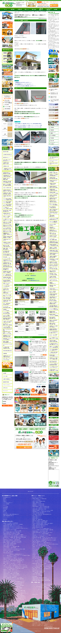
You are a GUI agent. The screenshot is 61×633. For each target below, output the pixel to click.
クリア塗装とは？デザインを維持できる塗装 (7, 208)
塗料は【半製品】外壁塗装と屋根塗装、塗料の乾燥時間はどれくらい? (13, 581)
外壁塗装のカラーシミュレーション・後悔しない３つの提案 (12, 530)
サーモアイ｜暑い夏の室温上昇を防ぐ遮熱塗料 (39, 586)
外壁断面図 (5, 353)
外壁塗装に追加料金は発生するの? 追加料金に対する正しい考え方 (42, 532)
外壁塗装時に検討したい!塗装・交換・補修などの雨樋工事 (41, 553)
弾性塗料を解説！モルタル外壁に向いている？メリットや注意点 (12, 624)
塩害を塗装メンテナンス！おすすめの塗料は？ (7, 339)
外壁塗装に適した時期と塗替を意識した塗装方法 (7, 193)
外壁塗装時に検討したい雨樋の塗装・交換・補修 (7, 263)
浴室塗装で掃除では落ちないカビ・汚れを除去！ (39, 563)
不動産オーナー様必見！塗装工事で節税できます (53, 248)
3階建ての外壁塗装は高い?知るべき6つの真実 (54, 210)
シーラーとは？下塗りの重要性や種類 (53, 239)
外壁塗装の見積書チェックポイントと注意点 (54, 193)
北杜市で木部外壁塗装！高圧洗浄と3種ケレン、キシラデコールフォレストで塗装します (53, 22)
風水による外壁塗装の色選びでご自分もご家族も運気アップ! (12, 532)
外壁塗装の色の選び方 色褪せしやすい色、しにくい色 (11, 525)
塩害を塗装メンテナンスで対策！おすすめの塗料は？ (11, 602)
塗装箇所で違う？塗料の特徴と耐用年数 (53, 230)
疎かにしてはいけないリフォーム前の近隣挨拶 (53, 204)
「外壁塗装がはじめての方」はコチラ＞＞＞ (23, 82)
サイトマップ (5, 390)
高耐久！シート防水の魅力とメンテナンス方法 (7, 333)
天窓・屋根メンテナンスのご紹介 (6, 257)
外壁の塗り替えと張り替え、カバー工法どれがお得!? (53, 213)
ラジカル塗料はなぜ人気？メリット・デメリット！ (54, 367)
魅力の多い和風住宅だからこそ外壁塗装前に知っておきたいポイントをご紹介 (44, 540)
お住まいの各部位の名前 (7, 187)
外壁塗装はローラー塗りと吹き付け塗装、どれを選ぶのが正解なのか (13, 582)
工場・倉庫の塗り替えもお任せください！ (54, 158)
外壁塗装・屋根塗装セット (7, 59)
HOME (16, 11)
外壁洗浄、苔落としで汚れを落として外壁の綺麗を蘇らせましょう (42, 568)
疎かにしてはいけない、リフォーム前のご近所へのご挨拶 (11, 538)
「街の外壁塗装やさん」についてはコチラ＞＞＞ (23, 84)
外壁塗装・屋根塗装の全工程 (36, 502)
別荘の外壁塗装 (34, 576)
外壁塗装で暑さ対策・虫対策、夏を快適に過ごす (39, 577)
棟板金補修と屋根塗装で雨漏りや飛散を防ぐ (7, 318)
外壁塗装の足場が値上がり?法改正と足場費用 (54, 254)
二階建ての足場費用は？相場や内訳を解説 (53, 257)
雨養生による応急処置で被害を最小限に (53, 321)
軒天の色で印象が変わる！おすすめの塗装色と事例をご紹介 (41, 549)
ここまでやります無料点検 (48, 9)
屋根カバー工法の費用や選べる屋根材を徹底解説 (7, 185)
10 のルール (5, 505)
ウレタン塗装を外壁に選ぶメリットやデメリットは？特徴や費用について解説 (44, 607)
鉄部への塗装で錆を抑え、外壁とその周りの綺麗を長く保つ (41, 558)
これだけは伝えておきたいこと (7, 502)
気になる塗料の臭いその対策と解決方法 (53, 207)
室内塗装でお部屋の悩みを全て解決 (37, 527)
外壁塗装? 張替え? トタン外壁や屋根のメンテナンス (40, 536)
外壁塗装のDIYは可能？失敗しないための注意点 (53, 262)
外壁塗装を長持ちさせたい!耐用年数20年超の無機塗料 (54, 242)
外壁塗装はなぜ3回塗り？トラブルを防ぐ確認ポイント (11, 572)
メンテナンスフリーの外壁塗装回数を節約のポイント (54, 219)
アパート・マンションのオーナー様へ (53, 161)
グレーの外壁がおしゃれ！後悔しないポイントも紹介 (54, 338)
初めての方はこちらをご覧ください (37, 497)
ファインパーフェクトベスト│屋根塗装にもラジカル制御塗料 (41, 585)
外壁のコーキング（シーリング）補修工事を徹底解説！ (40, 533)
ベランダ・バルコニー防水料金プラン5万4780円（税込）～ (41, 507)
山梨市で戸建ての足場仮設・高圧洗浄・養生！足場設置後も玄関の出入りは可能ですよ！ (38, 373)
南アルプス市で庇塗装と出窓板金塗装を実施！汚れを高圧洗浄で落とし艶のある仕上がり (53, 40)
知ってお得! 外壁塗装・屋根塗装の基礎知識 (9, 543)
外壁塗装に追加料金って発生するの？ (53, 184)
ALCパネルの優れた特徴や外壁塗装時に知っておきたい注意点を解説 (13, 585)
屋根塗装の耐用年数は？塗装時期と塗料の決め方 (53, 329)
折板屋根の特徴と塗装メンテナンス (6, 289)
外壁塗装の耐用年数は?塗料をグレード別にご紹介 (7, 190)
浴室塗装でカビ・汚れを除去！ (6, 310)
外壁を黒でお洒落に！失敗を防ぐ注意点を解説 (53, 341)
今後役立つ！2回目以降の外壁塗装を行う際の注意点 (40, 524)
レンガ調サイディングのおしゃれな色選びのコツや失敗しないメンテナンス (14, 564)
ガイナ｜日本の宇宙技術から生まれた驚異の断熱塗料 (40, 600)
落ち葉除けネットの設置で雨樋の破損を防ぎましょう (40, 555)
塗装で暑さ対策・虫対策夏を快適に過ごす (7, 211)
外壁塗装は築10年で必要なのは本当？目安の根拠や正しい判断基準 (13, 534)
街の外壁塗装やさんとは (6, 497)
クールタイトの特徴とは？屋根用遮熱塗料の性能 (54, 364)
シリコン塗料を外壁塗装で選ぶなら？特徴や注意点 (7, 205)
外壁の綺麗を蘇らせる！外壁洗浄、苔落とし (53, 297)
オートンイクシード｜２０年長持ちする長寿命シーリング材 (41, 603)
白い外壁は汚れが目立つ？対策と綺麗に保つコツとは (54, 344)
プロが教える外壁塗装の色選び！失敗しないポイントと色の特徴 (12, 524)
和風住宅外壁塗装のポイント (53, 283)
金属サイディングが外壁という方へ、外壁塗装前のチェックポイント (42, 625)
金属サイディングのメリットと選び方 (6, 284)
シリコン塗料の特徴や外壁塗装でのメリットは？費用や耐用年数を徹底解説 (43, 604)
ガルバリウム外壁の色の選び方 (53, 225)
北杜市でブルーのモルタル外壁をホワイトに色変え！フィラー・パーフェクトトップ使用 (28, 125)
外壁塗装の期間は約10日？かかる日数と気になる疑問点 (11, 533)
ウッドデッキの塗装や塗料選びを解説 (6, 307)
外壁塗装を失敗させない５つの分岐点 (53, 181)
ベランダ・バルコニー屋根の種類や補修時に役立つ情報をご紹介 (12, 594)
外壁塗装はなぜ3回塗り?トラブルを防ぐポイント (7, 243)
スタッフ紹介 (5, 376)
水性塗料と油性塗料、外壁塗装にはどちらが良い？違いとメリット (42, 616)
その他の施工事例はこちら (42, 334)
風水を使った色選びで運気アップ (54, 90)
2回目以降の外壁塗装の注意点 (52, 228)
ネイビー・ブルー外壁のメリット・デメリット (53, 335)
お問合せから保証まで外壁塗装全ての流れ (38, 501)
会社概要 (55, 9)
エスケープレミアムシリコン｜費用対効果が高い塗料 (40, 591)
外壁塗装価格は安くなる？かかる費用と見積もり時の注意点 (41, 511)
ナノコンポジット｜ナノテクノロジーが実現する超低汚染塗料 (41, 595)
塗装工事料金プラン (41, 9)
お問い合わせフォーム (35, 280)
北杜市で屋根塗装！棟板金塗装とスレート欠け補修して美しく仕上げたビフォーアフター (53, 15)
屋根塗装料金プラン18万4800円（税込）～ (38, 505)
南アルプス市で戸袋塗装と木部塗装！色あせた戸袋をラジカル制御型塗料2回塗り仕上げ (53, 43)
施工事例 (12, 9)
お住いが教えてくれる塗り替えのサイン (6, 160)
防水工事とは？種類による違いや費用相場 (7, 324)
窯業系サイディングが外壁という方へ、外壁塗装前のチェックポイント (43, 624)
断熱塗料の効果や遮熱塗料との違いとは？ (53, 312)
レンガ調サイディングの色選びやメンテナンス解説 (7, 220)
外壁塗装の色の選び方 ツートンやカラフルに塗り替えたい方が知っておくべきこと (15, 528)
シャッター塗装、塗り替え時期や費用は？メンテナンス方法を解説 (42, 564)
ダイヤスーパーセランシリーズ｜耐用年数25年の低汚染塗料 (41, 590)
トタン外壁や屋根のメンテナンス (6, 286)
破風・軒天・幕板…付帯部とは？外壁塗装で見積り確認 (40, 545)
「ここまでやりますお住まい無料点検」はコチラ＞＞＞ (25, 85)
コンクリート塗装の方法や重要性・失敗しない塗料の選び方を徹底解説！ (43, 566)
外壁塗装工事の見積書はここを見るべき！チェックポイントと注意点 (42, 510)
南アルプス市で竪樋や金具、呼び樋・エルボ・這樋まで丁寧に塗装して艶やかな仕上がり (53, 47)
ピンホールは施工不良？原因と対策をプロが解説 (7, 228)
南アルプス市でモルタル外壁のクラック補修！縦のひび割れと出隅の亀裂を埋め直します (38, 358)
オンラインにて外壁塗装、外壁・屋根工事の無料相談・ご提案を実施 (42, 529)
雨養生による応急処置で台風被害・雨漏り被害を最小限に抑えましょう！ (14, 608)
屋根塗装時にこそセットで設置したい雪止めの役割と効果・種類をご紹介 (43, 554)
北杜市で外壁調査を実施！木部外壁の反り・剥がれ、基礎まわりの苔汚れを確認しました (53, 36)
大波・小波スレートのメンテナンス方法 (6, 359)
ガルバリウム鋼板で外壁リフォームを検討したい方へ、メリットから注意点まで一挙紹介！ (16, 555)
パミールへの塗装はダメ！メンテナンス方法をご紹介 (54, 309)
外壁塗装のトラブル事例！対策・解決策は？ (54, 326)
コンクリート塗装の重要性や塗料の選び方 (6, 316)
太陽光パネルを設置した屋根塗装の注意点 (53, 303)
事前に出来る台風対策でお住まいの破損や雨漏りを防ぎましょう (12, 607)
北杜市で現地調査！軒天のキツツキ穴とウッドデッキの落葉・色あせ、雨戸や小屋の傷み (38, 343)
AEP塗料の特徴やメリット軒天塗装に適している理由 (54, 370)
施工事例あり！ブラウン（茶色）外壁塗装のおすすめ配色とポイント (13, 621)
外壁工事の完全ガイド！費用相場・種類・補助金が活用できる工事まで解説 (14, 537)
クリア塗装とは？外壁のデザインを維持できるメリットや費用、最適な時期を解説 (44, 608)
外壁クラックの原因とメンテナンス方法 (6, 217)
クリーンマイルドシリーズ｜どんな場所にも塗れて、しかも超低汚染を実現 (43, 602)
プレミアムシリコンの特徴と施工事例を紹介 (53, 361)
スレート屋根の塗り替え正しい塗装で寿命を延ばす (7, 275)
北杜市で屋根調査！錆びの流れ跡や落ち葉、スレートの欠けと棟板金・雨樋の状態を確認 (53, 29)
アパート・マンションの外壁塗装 (37, 575)
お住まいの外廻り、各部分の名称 (8, 551)
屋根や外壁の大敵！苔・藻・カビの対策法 (53, 300)
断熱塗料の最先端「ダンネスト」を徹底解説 (54, 315)
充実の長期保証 (5, 507)
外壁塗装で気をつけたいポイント (7, 240)
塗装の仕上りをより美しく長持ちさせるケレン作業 (7, 231)
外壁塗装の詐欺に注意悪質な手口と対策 (53, 198)
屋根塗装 (7, 56)
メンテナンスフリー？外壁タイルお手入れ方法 (53, 280)
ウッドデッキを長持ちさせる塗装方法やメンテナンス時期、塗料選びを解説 (43, 562)
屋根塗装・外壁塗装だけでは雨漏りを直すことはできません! (12, 542)
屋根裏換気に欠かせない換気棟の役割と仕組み (7, 336)
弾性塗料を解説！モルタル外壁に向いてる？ (54, 356)
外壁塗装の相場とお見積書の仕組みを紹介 (53, 190)
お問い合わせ (5, 387)
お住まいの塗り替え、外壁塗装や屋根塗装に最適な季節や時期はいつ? (13, 560)
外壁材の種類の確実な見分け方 (52, 216)
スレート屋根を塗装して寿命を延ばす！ (38, 572)
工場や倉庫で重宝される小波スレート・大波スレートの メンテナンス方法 (14, 591)
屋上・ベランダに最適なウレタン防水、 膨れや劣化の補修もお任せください (14, 598)
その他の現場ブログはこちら (41, 384)
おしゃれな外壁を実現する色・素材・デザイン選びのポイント (12, 613)
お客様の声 (20, 9)
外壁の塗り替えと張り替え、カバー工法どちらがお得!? (11, 550)
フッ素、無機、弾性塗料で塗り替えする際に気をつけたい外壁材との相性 (14, 590)
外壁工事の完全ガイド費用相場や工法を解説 (6, 173)
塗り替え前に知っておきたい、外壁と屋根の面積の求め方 (11, 586)
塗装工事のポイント (6, 157)
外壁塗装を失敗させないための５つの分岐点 (9, 529)
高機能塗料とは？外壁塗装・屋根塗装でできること (7, 234)
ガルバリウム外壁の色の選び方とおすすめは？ (10, 556)
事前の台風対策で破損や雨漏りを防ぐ (53, 318)
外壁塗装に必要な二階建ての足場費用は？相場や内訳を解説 (41, 580)
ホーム (5, 9)
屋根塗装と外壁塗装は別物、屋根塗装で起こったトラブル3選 (12, 577)
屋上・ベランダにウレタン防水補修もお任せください (7, 330)
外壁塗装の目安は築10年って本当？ (6, 163)
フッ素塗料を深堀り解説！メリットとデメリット (54, 353)
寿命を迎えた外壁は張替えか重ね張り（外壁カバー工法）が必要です (42, 523)
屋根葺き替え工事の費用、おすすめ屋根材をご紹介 (40, 520)
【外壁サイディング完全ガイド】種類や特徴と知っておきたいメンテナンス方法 (15, 565)
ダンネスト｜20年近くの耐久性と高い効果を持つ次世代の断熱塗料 (42, 599)
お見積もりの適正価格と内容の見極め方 (53, 196)
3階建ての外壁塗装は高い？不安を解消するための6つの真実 (12, 541)
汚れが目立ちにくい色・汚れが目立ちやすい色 (54, 93)
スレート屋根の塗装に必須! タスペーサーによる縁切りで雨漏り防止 (13, 578)
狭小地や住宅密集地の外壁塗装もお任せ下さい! (7, 281)
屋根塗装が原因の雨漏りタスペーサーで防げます (7, 278)
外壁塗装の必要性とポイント (36, 516)
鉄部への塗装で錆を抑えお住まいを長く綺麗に (7, 298)
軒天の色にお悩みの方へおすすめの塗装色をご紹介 (7, 254)
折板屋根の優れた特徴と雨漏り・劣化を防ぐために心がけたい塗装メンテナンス (44, 537)
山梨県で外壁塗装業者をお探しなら (8, 515)
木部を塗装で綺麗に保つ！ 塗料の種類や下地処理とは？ (11, 603)
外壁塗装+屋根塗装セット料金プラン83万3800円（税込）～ (41, 506)
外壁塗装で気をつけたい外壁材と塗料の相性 (7, 356)
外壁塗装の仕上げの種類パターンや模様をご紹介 (53, 358)
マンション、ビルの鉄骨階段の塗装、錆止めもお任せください (41, 559)
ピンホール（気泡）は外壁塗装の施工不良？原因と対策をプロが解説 (13, 568)
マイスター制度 (5, 506)
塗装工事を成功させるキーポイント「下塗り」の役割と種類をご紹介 (42, 620)
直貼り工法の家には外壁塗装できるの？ (53, 271)
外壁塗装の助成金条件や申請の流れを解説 (53, 178)
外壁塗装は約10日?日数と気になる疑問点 (53, 201)
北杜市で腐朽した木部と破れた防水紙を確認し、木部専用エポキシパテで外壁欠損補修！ (53, 26)
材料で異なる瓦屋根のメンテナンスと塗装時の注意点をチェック (42, 542)
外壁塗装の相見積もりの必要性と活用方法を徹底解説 (11, 573)
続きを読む (44, 382)
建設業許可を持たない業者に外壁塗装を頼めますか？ (11, 514)
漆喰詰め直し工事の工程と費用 (53, 286)
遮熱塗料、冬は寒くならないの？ (37, 611)
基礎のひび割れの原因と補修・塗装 (52, 324)
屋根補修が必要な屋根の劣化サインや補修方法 (7, 272)
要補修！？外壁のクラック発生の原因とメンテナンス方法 (11, 563)
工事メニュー (26, 9)
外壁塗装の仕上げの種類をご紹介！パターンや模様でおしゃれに (12, 626)
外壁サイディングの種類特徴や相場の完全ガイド (7, 222)
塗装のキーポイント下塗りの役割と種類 (53, 233)
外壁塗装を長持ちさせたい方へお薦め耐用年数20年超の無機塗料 (42, 617)
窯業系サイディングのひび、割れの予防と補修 (53, 268)
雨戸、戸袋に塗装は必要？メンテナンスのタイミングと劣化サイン (42, 567)
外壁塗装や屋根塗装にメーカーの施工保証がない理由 (54, 245)
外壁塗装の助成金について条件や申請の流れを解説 (40, 531)
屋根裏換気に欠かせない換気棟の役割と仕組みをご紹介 (11, 600)
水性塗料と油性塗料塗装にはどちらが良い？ (53, 277)
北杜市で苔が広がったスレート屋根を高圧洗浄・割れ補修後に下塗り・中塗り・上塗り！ (53, 19)
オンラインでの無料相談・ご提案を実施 (53, 172)
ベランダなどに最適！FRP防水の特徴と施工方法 (7, 327)
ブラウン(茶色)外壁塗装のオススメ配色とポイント (54, 350)
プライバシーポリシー (6, 384)
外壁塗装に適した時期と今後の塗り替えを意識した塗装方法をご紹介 (13, 559)
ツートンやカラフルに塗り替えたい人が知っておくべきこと (54, 100)
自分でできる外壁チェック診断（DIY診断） (9, 547)
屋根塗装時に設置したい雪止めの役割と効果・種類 (7, 266)
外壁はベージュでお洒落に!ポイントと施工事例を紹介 (54, 347)
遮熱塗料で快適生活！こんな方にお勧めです (39, 594)
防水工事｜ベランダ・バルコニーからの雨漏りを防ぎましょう (41, 528)
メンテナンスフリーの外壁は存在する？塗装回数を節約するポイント (13, 554)
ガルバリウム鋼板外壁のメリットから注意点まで (53, 222)
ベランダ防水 (7, 61)
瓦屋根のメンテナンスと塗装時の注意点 (7, 292)
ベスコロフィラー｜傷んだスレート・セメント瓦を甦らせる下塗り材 (42, 589)
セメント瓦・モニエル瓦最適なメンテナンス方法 (7, 295)
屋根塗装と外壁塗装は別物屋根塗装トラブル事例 (7, 237)
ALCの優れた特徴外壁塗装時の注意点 (6, 348)
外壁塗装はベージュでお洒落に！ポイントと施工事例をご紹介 (12, 620)
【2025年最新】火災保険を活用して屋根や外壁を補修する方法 (41, 514)
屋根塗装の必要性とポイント (36, 518)
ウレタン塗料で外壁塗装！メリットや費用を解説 (7, 202)
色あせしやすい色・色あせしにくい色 (54, 97)
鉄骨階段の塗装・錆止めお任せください (7, 301)
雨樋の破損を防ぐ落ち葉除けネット (6, 269)
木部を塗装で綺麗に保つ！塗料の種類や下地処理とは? (54, 306)
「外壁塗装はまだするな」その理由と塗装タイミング (7, 169)
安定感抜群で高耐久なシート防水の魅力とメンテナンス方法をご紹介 (13, 599)
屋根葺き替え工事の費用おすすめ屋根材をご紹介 (7, 182)
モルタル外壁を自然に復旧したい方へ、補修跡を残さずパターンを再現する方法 (15, 567)
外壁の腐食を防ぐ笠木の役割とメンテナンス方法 (7, 260)
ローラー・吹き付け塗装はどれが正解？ (53, 292)
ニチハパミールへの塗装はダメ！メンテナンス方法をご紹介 (12, 604)
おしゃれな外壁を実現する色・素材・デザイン (54, 332)
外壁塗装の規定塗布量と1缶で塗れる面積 (53, 294)
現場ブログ (19, 11)
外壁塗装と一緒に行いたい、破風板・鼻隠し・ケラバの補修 (41, 546)
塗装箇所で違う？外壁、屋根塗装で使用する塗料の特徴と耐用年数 (42, 612)
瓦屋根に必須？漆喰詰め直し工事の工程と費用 (39, 541)
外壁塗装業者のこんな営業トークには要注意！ (54, 260)
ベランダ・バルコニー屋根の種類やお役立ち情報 (7, 321)
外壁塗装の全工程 (6, 166)
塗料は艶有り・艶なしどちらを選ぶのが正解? (53, 274)
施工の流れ (34, 9)
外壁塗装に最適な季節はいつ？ (7, 196)
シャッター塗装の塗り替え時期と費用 (6, 313)
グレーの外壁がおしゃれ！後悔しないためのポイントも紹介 (12, 616)
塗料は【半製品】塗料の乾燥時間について (7, 342)
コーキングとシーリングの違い (7, 345)
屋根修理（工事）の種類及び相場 (6, 179)
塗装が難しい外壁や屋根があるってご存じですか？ (54, 265)
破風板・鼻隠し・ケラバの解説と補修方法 (7, 249)
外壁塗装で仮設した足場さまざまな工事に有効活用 (54, 251)
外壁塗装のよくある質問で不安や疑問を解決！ (54, 175)
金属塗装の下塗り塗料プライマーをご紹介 (53, 236)
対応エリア (4, 511)
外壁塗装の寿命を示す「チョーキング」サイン (7, 214)
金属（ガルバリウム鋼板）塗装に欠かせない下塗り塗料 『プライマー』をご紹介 (44, 621)
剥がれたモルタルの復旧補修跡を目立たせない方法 (7, 225)
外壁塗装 (7, 53)
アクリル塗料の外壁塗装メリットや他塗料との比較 (7, 199)
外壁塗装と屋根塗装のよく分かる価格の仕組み (39, 498)
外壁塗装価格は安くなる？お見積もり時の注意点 (7, 176)
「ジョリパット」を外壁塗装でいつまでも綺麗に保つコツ (11, 589)
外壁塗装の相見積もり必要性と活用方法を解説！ (54, 187)
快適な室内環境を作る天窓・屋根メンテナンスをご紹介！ (41, 550)
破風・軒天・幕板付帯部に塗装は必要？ (6, 246)
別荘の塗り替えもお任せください (54, 163)
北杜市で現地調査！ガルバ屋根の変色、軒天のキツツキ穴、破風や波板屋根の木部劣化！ (28, 123)
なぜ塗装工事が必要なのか (7, 154)
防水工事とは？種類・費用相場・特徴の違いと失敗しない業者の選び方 (13, 595)
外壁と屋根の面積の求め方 (7, 350)
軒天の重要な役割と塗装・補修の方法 (6, 252)
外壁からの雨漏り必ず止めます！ (37, 515)
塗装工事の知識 (5, 151)
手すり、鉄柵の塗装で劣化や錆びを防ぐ (6, 304)
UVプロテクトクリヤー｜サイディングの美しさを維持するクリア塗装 (42, 598)
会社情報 (4, 510)
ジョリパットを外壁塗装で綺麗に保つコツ (54, 289)
